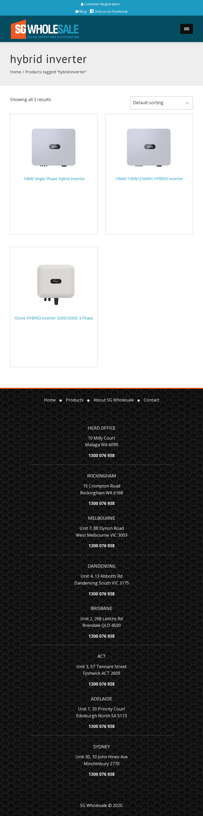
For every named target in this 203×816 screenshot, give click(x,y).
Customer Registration (101, 4)
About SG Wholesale (114, 400)
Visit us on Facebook (111, 11)
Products (75, 400)
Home (15, 71)
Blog (82, 11)
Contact (151, 400)
